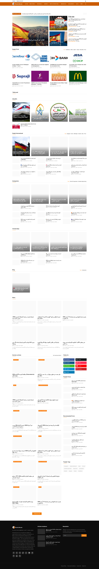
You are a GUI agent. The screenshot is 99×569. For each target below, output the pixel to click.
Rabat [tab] (72, 49)
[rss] (20, 556)
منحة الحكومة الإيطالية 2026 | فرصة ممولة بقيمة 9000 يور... (28, 254)
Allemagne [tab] (76, 133)
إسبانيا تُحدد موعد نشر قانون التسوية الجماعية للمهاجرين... (28, 213)
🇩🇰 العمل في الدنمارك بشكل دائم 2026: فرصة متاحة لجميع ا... (53, 166)
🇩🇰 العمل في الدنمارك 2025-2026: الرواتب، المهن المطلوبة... (20, 289)
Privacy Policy (63, 565)
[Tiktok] (23, 553)
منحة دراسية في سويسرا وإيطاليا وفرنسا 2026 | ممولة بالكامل (53, 261)
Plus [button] (85, 49)
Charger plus (36, 513)
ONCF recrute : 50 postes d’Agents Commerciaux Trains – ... (20, 117)
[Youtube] (29, 553)
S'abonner (84, 535)
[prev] (84, 14)
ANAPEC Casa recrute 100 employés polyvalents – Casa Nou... (39, 83)
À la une (83, 466)
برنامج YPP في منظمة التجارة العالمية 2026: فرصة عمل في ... (39, 152)
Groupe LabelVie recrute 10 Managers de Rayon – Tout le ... (20, 65)
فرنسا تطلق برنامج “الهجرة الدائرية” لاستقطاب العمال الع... (49, 317)
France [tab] (72, 133)
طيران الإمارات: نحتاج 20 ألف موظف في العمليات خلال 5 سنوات (78, 172)
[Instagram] (20, 553)
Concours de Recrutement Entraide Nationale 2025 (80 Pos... (57, 117)
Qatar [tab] (83, 133)
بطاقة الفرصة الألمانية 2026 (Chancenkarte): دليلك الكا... (56, 27)
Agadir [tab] (74, 49)
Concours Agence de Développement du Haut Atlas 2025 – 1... (77, 117)
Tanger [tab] (77, 49)
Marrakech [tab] (82, 49)
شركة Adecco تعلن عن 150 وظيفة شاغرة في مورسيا (79, 159)
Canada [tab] (79, 133)
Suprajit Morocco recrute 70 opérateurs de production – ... (21, 83)
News (79, 466)
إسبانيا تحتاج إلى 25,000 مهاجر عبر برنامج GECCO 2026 (78, 381)
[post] (30, 31)
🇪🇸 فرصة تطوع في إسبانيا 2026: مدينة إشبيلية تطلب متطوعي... (78, 401)
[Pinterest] (13, 556)
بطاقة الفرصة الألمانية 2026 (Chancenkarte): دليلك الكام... (20, 200)
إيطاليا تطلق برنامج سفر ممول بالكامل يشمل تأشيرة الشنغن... (53, 172)
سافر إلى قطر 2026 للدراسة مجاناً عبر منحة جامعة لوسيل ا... (78, 254)
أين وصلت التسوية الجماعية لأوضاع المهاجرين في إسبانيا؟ (78, 207)
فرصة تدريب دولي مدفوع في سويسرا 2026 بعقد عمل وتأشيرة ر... (77, 152)
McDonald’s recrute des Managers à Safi (78, 82)
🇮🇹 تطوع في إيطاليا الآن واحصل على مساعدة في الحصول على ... (53, 220)
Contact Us (79, 565)
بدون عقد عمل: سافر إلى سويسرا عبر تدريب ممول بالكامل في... (53, 159)
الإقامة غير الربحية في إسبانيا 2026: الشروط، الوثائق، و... (58, 200)
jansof (15, 43)
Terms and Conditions (71, 565)
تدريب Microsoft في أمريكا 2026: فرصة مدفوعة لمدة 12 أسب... (39, 248)
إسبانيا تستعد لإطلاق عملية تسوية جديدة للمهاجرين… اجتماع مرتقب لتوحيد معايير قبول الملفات (37, 13)
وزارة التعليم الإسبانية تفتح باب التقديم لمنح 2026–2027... (59, 248)
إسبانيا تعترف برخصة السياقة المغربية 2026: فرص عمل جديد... (23, 317)
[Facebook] (13, 553)
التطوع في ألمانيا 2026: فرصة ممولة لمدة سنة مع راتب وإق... (21, 152)
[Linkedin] (16, 556)
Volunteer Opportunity (67, 468)
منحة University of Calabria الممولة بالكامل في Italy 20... (76, 248)
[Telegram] (32, 553)
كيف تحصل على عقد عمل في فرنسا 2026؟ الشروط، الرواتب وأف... (58, 152)
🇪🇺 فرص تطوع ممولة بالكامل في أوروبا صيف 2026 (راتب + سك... (28, 166)
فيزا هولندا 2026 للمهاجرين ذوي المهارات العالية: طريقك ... (27, 207)
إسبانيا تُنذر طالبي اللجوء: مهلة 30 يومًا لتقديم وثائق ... (48, 343)
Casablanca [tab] (68, 49)
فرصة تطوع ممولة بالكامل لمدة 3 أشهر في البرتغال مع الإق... (39, 200)
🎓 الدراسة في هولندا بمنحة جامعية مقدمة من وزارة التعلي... (53, 254)
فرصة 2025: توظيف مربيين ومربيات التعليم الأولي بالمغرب (39, 118)
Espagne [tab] (68, 133)
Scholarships (81, 468)
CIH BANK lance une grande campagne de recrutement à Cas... (58, 65)
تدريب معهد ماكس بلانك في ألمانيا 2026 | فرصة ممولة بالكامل (27, 261)
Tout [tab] (64, 49)
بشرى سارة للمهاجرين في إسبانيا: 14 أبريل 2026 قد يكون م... (74, 317)
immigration (66, 466)
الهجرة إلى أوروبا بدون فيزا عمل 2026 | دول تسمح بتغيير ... (53, 213)
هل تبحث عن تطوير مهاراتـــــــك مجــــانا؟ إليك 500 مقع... (20, 248)
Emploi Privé (75, 468)
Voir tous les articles (57, 355)
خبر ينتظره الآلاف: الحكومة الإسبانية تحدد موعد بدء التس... (74, 343)
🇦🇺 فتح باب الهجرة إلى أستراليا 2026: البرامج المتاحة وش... (78, 220)
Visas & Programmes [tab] (74, 181)
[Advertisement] (72, 482)
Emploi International (73, 466)
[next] (86, 14)
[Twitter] (16, 553)
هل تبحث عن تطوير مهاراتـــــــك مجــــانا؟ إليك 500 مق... (56, 42)
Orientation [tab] (84, 270)
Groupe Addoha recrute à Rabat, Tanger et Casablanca (58, 83)
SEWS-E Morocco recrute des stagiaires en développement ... (40, 65)
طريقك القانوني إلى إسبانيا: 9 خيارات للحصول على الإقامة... (77, 200)
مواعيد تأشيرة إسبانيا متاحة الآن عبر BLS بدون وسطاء (23, 343)
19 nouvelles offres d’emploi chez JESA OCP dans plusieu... (77, 65)
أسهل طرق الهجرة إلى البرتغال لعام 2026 (53, 206)
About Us (84, 565)
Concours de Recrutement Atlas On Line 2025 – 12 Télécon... (28, 125)
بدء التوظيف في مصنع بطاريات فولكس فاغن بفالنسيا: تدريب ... (28, 172)
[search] (86, 4)
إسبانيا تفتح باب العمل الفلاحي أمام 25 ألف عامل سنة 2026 (79, 394)
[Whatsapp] (26, 553)
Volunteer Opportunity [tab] (82, 181)
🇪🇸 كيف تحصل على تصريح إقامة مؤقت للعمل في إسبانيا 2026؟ (78, 213)
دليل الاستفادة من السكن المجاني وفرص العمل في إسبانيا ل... (79, 166)
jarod (13, 67)
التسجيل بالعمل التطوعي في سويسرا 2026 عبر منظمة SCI (28, 220)
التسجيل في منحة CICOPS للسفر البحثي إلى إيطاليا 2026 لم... (28, 159)
